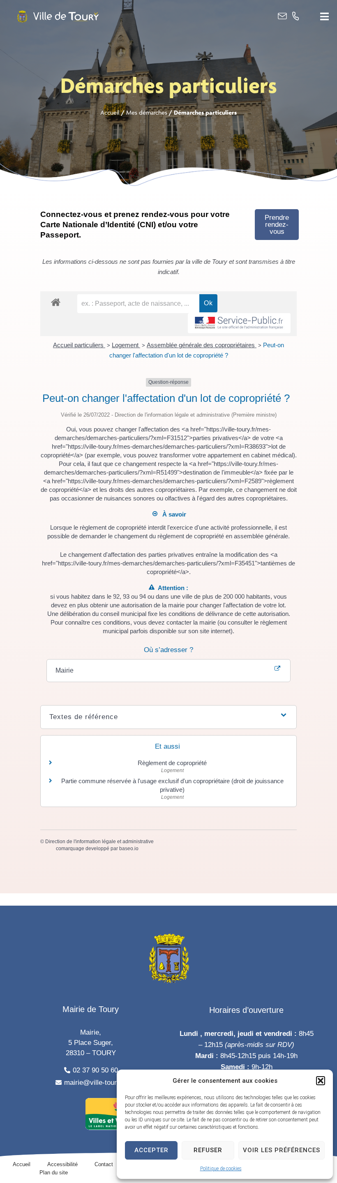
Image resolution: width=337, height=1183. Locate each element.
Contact (104, 1164)
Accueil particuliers (79, 344)
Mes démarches (146, 112)
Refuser (208, 1150)
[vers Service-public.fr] (239, 323)
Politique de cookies (221, 1168)
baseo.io (128, 848)
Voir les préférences (281, 1150)
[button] (320, 1081)
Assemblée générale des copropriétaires (201, 344)
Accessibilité (62, 1164)
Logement (126, 344)
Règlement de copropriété (172, 762)
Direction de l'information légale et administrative (99, 841)
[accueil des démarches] (55, 301)
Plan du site (53, 1172)
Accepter (151, 1150)
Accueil (110, 112)
